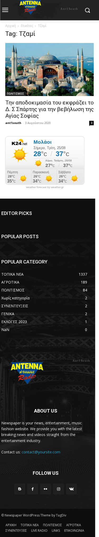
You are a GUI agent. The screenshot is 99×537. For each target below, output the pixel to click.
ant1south (13, 123)
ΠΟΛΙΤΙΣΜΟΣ (15, 93)
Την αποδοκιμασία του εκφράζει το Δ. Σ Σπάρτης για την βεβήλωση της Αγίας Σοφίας (49, 109)
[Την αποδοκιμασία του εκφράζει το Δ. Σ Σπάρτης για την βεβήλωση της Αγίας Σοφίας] (49, 69)
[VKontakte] (71, 489)
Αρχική (10, 25)
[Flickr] (45, 489)
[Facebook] (32, 489)
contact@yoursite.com (41, 451)
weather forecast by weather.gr (45, 187)
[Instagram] (58, 489)
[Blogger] (20, 489)
